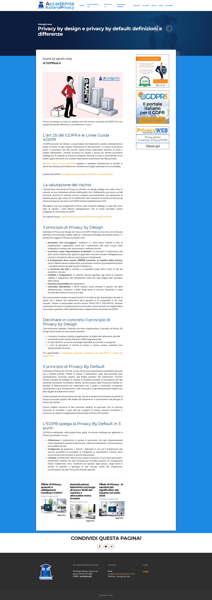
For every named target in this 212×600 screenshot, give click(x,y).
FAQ (161, 5)
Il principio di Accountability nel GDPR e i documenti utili (87, 174)
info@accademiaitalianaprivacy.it (121, 574)
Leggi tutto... (61, 515)
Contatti (169, 5)
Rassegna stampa (121, 5)
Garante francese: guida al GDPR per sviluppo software (86, 217)
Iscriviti (146, 5)
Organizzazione (93, 5)
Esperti (137, 5)
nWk (111, 595)
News (154, 5)
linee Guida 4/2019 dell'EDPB (60, 163)
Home (81, 5)
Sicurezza (108, 5)
